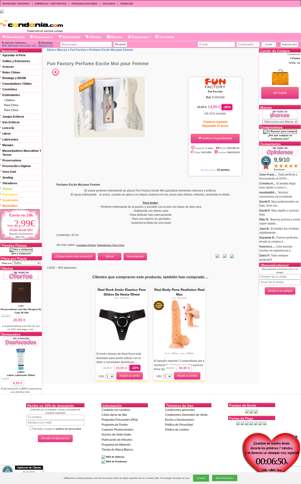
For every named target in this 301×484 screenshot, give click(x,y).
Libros (6, 133)
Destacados (43, 37)
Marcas (116, 37)
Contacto (166, 37)
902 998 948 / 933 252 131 (19, 46)
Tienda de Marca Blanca (117, 449)
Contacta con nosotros (116, 410)
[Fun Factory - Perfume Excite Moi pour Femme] (109, 106)
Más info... (21, 237)
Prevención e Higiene (16, 166)
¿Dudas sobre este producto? (74, 256)
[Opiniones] (280, 150)
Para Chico (11, 110)
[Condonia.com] (31, 24)
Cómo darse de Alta (114, 414)
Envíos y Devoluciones (179, 419)
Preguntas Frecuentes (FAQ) (120, 419)
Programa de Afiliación (116, 444)
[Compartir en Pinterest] (232, 256)
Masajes (8, 145)
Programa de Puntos (115, 424)
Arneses (8, 66)
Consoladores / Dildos (17, 83)
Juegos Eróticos (13, 116)
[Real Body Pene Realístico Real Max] (179, 324)
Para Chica (11, 105)
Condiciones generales (180, 410)
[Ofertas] (21, 275)
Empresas (139, 37)
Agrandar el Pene (14, 55)
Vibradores (9, 183)
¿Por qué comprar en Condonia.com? (280, 137)
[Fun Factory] (215, 83)
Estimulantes (11, 95)
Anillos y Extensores (16, 61)
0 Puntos (295, 58)
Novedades (15, 37)
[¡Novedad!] (87, 84)
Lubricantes (10, 139)
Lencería (8, 128)
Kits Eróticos (11, 122)
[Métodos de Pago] (251, 423)
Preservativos (11, 160)
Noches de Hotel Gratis (116, 434)
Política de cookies (177, 429)
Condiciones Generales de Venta (186, 414)
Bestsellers (71, 37)
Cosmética (9, 89)
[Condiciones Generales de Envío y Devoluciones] (247, 411)
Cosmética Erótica (86, 245)
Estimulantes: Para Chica (110, 245)
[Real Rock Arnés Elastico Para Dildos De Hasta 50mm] (122, 324)
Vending (7, 177)
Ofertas (95, 37)
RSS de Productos (116, 461)
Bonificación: (215, 170)
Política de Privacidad (179, 424)
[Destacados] (21, 341)
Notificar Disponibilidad (216, 138)
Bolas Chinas (11, 72)
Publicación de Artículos (117, 439)
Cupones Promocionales (117, 429)
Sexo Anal (9, 171)
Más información (225, 478)
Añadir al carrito (129, 375)
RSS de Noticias (115, 457)
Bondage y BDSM (14, 78)
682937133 (45, 46)
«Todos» (9, 100)
